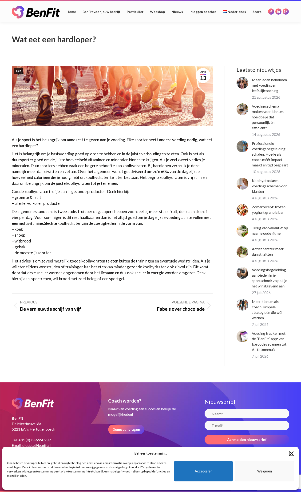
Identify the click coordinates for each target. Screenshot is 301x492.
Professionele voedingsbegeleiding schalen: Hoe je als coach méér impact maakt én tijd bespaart (270, 154)
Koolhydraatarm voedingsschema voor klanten (269, 186)
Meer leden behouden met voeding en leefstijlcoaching (269, 85)
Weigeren (264, 471)
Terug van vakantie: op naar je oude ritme (270, 230)
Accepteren (203, 471)
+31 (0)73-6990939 (34, 440)
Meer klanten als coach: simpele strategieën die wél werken (267, 309)
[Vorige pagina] (242, 83)
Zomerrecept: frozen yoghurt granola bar (268, 209)
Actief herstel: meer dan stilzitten (268, 251)
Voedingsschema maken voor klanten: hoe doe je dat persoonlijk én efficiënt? (268, 117)
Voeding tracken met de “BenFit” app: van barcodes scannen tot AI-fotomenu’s (269, 341)
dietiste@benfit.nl (36, 445)
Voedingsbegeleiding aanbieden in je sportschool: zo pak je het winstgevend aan (269, 277)
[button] (291, 453)
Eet (18, 71)
